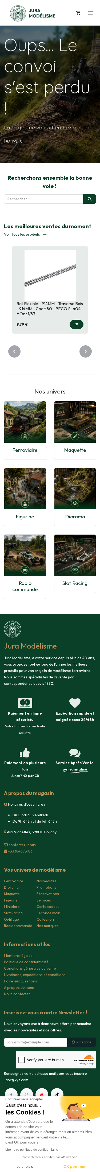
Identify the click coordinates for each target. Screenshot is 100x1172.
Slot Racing (74, 583)
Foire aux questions (20, 981)
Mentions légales (18, 955)
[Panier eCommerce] (78, 12)
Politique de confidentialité (26, 962)
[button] (76, 324)
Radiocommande (18, 925)
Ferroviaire (25, 450)
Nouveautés (47, 881)
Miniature (12, 906)
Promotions (47, 887)
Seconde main (48, 913)
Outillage (11, 919)
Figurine (25, 516)
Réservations (48, 893)
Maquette (75, 450)
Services (44, 900)
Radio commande (25, 586)
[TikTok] (57, 1094)
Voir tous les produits (22, 234)
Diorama (75, 516)
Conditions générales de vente (30, 968)
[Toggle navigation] (90, 12)
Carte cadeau (48, 906)
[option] (50, 292)
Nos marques (48, 925)
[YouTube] (41, 1094)
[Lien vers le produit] (25, 422)
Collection (45, 919)
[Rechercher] (89, 199)
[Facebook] (11, 1094)
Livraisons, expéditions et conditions (35, 974)
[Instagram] (26, 1094)
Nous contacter (17, 993)
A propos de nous (19, 987)
